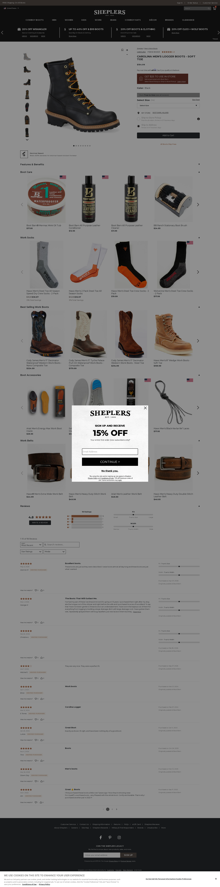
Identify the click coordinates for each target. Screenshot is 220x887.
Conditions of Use (29, 884)
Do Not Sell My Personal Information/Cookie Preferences (168, 879)
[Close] (216, 879)
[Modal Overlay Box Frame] (110, 443)
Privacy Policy (44, 884)
